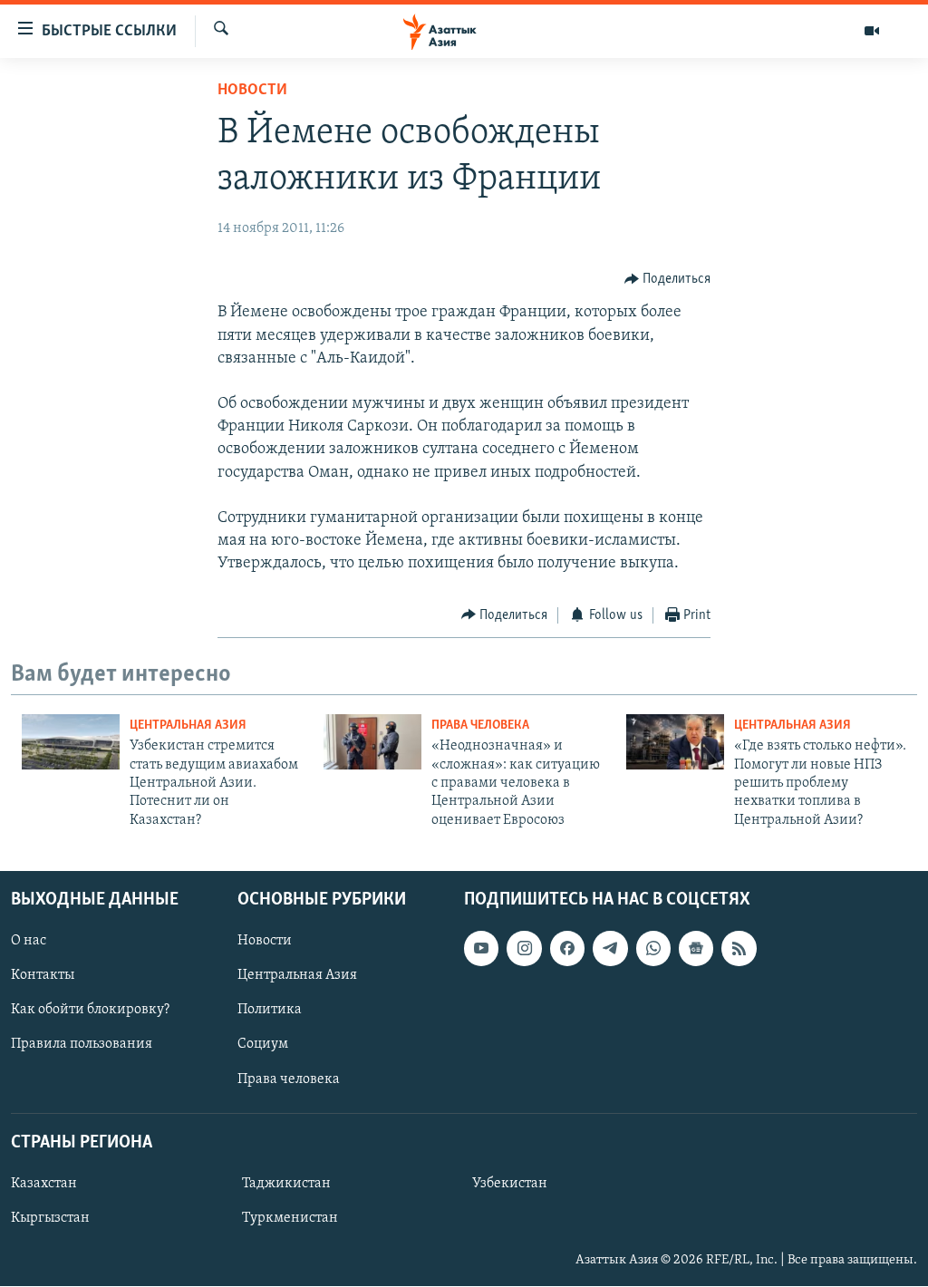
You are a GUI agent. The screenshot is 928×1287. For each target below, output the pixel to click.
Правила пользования (81, 1045)
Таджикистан (286, 1183)
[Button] (667, 279)
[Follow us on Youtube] (481, 948)
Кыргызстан (50, 1218)
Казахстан (44, 1183)
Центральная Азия (188, 725)
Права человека (480, 725)
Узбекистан (509, 1183)
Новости (252, 90)
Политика (269, 1010)
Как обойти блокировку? (90, 1010)
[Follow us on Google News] (696, 948)
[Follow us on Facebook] (567, 948)
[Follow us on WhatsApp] (653, 948)
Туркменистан (290, 1218)
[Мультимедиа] (872, 31)
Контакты (42, 976)
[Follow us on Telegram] (610, 948)
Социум (262, 1045)
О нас (28, 941)
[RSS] (738, 948)
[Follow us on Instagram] (524, 948)
